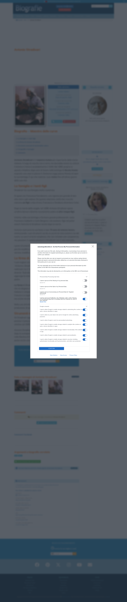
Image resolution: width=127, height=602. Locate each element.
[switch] (85, 281)
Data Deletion (53, 354)
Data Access (63, 354)
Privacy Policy (73, 354)
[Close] (93, 247)
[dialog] (63, 301)
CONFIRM (51, 348)
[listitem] (63, 277)
